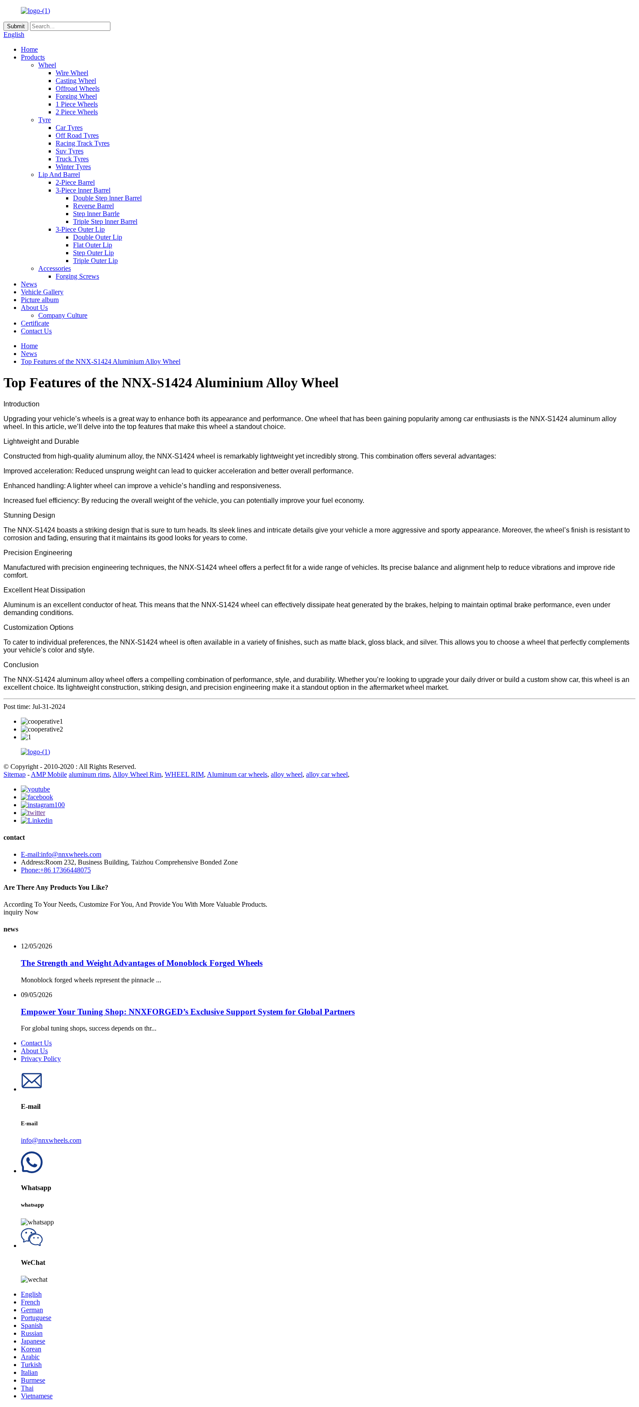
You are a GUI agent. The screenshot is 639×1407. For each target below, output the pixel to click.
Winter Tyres (73, 166)
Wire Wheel (72, 73)
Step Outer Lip (93, 252)
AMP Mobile (49, 774)
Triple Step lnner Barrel (105, 221)
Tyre (44, 119)
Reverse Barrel (93, 206)
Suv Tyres (69, 151)
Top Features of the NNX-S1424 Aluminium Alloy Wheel (100, 361)
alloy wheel (287, 774)
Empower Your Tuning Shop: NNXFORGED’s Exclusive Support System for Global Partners (188, 1011)
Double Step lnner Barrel (107, 198)
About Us (34, 307)
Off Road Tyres (77, 135)
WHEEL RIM (184, 774)
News (29, 284)
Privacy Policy (41, 1058)
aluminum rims (89, 774)
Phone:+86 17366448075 (56, 870)
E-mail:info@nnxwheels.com (61, 854)
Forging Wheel (76, 96)
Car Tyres (69, 127)
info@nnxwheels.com (51, 1140)
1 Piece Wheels (77, 104)
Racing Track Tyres (83, 143)
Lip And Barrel (59, 174)
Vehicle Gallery (42, 292)
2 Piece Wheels (77, 112)
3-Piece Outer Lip (80, 229)
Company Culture (62, 315)
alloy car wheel (327, 774)
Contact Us (36, 331)
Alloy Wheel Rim (137, 774)
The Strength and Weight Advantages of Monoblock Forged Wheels (142, 963)
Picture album (40, 299)
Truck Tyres (72, 159)
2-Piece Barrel (75, 182)
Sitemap (14, 774)
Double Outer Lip (97, 237)
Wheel (47, 65)
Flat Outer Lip (92, 245)
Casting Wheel (76, 80)
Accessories (54, 268)
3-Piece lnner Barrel (83, 190)
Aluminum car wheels (237, 774)
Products (33, 57)
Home (29, 49)
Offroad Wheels (78, 88)
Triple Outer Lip (95, 260)
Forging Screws (77, 276)
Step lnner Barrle (96, 213)
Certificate (35, 323)
